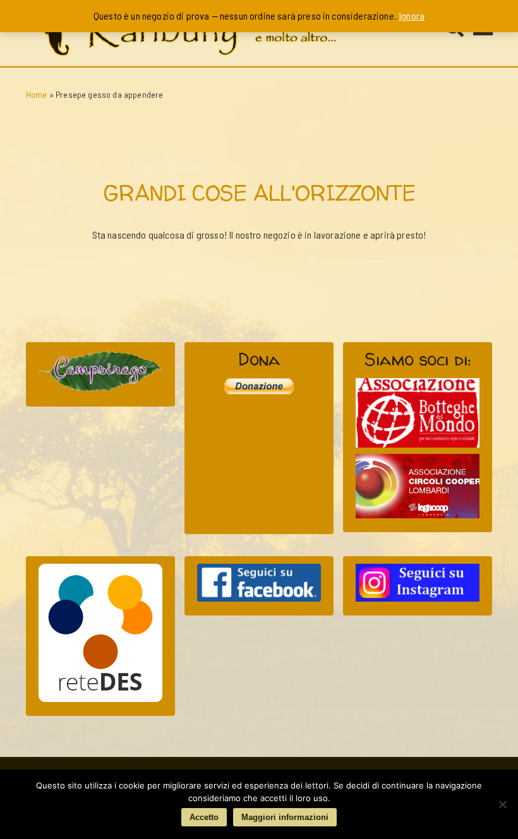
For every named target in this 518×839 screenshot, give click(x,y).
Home (36, 94)
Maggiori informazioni (284, 817)
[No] (502, 804)
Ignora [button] (412, 15)
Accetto (204, 817)
